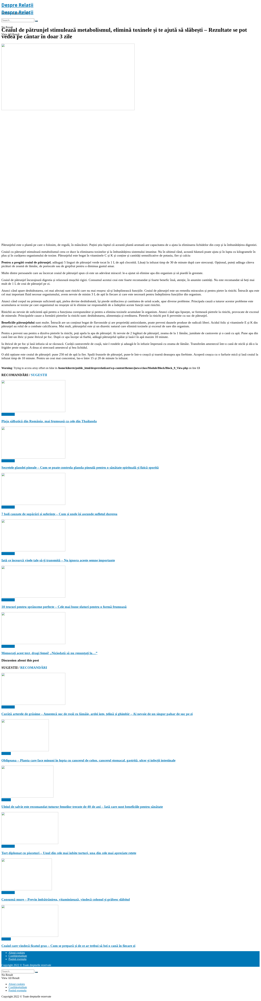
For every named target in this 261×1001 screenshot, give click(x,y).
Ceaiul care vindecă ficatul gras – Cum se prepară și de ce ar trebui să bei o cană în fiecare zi (68, 946)
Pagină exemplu (17, 959)
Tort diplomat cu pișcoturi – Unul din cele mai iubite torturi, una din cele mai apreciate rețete (68, 853)
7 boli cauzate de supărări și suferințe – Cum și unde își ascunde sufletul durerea (59, 514)
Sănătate (6, 753)
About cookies (17, 952)
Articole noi (8, 414)
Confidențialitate (18, 955)
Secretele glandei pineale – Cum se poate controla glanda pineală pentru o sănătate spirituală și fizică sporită (80, 467)
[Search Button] (36, 21)
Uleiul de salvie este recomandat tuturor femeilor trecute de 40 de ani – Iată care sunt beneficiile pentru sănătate (82, 807)
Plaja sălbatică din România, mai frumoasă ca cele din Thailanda (49, 421)
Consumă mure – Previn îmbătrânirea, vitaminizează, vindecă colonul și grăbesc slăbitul (65, 899)
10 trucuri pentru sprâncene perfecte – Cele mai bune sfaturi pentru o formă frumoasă (64, 607)
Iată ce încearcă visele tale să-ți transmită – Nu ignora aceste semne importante (58, 560)
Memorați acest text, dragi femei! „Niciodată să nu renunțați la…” (49, 653)
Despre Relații (17, 5)
